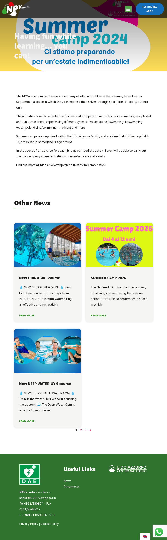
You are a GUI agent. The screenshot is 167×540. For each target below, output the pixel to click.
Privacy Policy (28, 524)
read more (26, 316)
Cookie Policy (50, 524)
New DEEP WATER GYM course (45, 383)
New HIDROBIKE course (39, 277)
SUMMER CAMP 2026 (108, 277)
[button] (128, 9)
